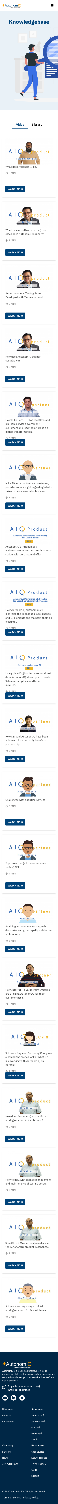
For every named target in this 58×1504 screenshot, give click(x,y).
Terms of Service (11, 1497)
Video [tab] (20, 124)
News (5, 1457)
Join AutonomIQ (10, 1463)
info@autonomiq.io (19, 1389)
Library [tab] (37, 124)
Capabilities (8, 1421)
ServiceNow (38, 1421)
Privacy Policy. (31, 1497)
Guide (34, 1469)
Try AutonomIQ (38, 1463)
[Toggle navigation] (52, 5)
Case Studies (37, 1451)
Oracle (35, 1427)
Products (6, 1415)
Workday (36, 1433)
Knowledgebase (39, 1457)
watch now (15, 189)
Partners (6, 1451)
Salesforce (37, 1415)
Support (35, 1476)
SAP (34, 1439)
